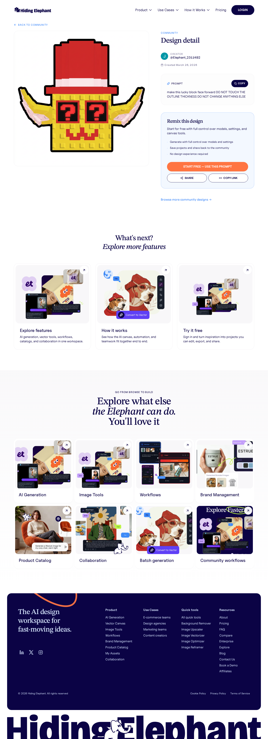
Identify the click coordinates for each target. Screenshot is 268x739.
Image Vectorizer (193, 635)
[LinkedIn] (21, 652)
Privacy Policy (218, 693)
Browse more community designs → (186, 200)
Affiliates (225, 671)
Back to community (33, 24)
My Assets (112, 653)
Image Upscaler (192, 629)
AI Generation (114, 617)
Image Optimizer (192, 641)
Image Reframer (192, 647)
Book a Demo (228, 665)
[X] (31, 652)
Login (243, 10)
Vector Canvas (115, 623)
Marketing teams (155, 629)
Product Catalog (116, 647)
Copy (241, 83)
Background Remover (196, 623)
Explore (224, 647)
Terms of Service (240, 693)
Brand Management (118, 641)
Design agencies (154, 623)
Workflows (112, 635)
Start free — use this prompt (207, 167)
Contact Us (227, 659)
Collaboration (114, 659)
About (223, 617)
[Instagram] (40, 652)
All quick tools (191, 617)
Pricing (220, 10)
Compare (225, 635)
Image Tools (113, 629)
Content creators (155, 635)
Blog (222, 653)
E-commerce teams (157, 617)
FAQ (222, 629)
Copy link (230, 178)
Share (189, 178)
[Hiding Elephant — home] (32, 10)
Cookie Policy (198, 693)
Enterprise (226, 641)
